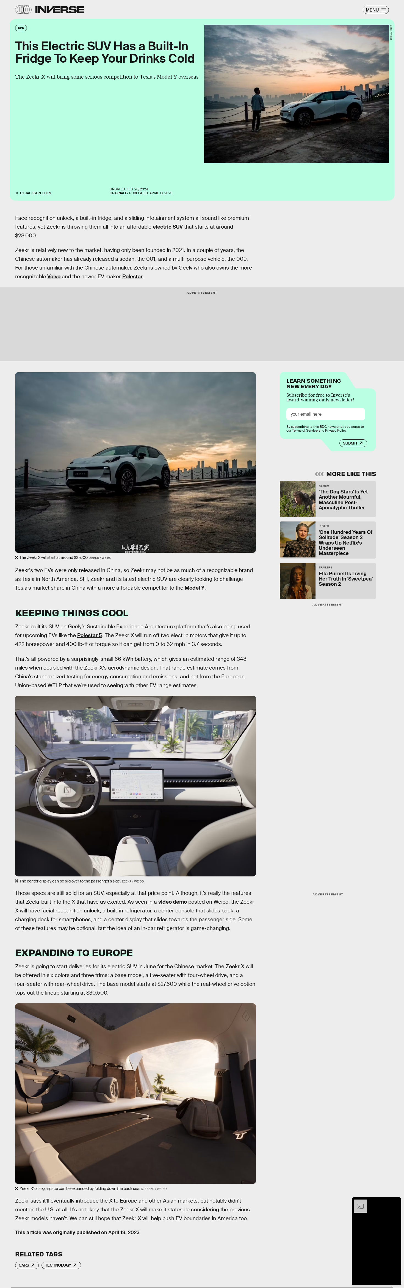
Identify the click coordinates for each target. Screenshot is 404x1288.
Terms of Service (305, 430)
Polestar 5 (89, 635)
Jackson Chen (38, 193)
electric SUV (168, 226)
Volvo (53, 276)
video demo (172, 901)
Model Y (194, 587)
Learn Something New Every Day (313, 383)
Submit (350, 443)
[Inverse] (59, 9)
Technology (58, 1265)
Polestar (132, 276)
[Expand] (357, 1202)
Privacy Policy (336, 430)
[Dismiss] (395, 1202)
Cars (24, 1265)
